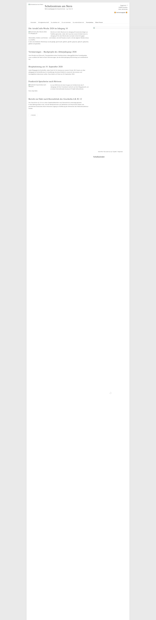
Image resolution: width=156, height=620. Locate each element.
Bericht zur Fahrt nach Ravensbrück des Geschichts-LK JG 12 (55, 98)
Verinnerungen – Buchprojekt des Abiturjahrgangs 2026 (53, 51)
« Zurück (33, 115)
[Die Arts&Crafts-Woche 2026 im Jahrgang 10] (38, 32)
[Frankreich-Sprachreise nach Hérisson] (38, 85)
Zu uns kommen (66, 22)
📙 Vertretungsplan (120, 12)
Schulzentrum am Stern (58, 6)
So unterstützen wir (78, 22)
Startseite (33, 22)
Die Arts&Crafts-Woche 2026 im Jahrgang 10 (48, 28)
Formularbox (89, 22)
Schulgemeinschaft (43, 22)
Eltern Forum (99, 22)
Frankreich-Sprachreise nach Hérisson (45, 81)
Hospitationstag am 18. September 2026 (46, 66)
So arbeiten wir (55, 22)
